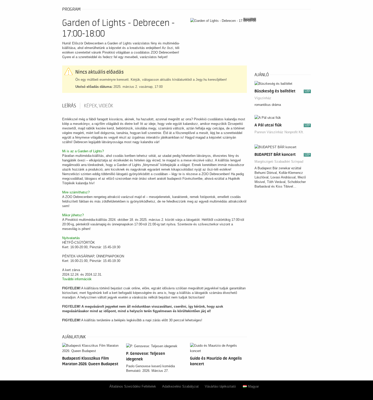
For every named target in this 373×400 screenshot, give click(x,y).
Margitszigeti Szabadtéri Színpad (279, 161)
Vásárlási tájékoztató (220, 386)
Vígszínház (263, 98)
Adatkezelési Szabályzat (180, 386)
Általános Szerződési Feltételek (132, 386)
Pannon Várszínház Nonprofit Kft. (279, 132)
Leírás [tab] (69, 106)
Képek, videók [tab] (98, 106)
